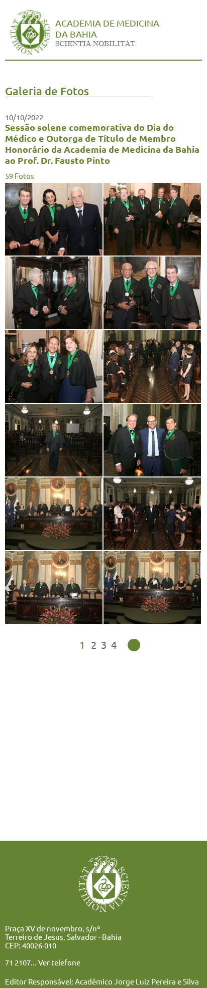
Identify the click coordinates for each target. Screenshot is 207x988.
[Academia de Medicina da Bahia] (30, 51)
